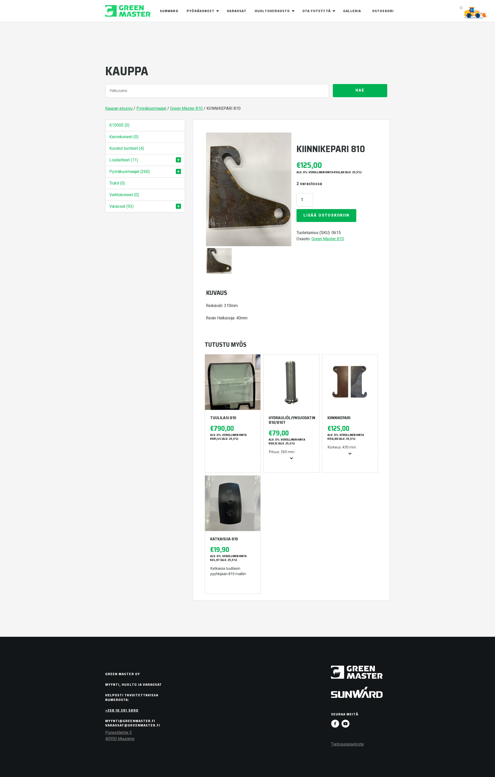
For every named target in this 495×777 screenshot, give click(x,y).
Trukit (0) (117, 183)
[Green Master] (128, 11)
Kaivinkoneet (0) (123, 136)
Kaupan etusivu (119, 108)
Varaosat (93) (121, 206)
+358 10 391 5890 (121, 710)
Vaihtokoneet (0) (124, 194)
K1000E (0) (119, 125)
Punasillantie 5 (118, 732)
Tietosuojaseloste (347, 744)
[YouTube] (345, 723)
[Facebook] (335, 723)
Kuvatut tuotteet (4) (126, 148)
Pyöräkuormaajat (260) (129, 171)
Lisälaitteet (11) (123, 160)
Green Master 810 (186, 108)
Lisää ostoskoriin (326, 215)
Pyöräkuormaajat (151, 108)
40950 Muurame (120, 738)
